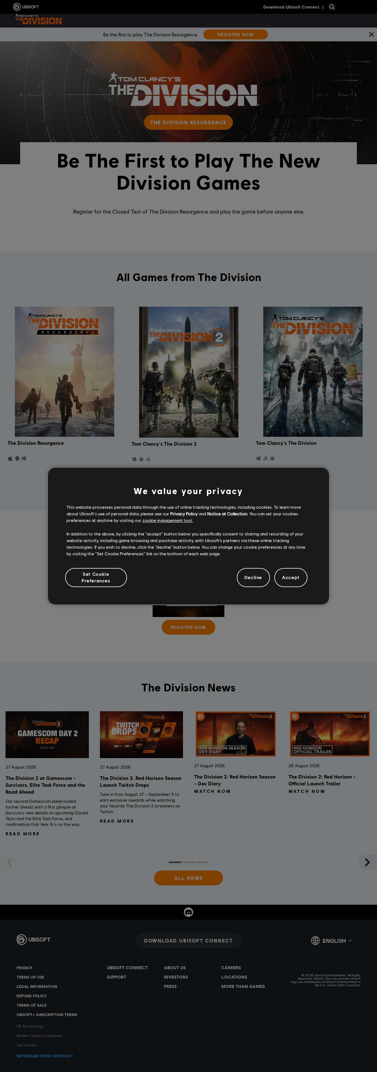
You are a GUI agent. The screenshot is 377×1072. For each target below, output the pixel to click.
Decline (253, 577)
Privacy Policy (184, 513)
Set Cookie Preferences (96, 577)
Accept (291, 577)
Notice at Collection (227, 513)
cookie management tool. (167, 520)
